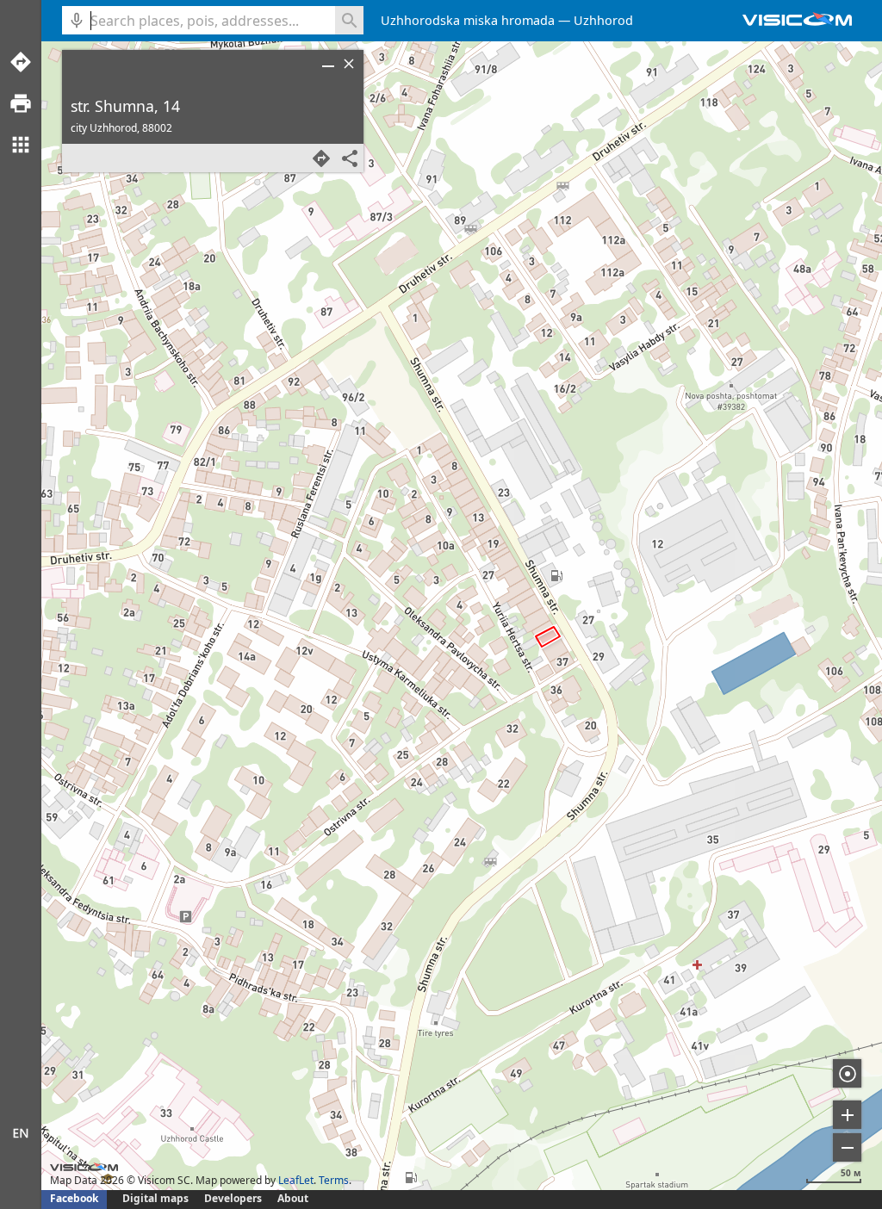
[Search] (349, 20)
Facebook (74, 1198)
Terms (334, 1180)
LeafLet (296, 1180)
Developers (233, 1198)
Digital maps (156, 1198)
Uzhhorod (603, 20)
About (292, 1198)
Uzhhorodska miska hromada (468, 20)
